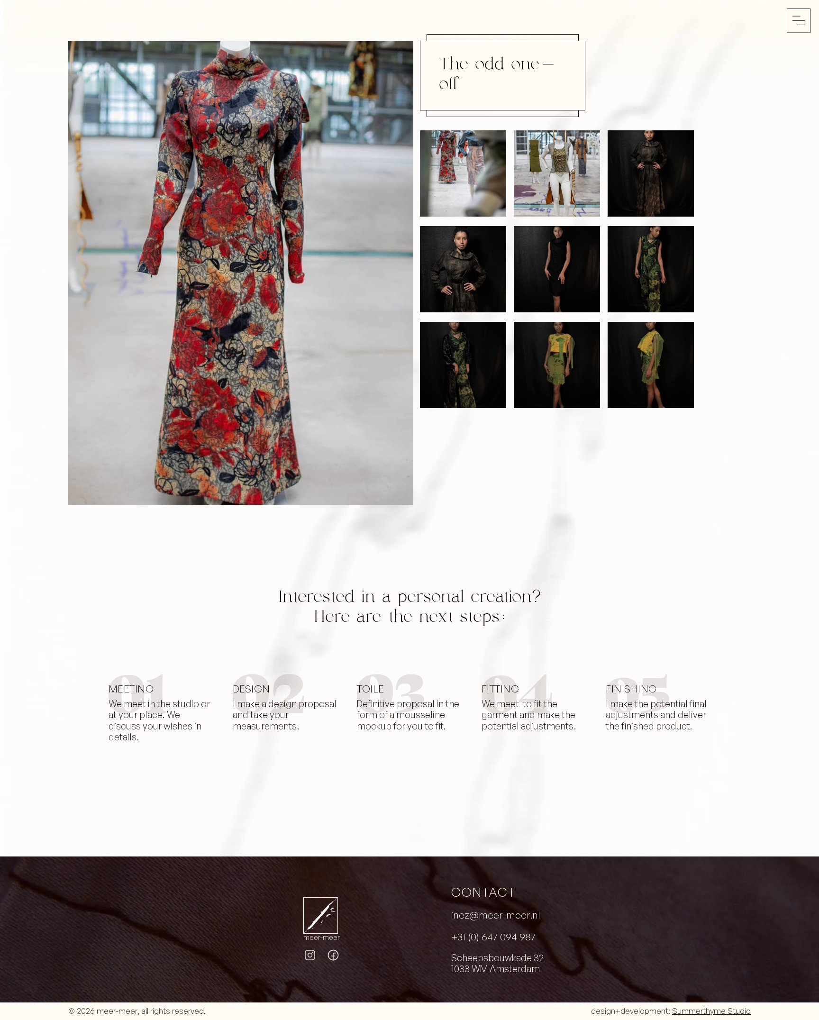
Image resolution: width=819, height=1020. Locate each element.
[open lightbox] (240, 273)
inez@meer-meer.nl (495, 915)
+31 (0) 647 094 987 (493, 937)
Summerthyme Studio (711, 1011)
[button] (798, 21)
